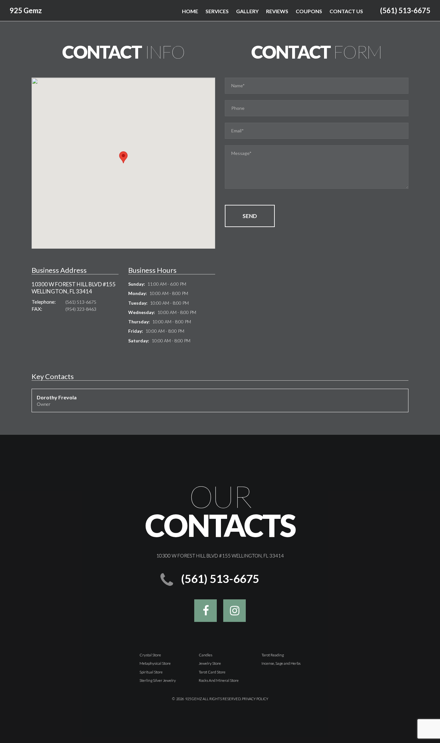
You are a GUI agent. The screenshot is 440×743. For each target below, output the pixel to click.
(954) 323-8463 (80, 309)
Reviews (277, 11)
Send (250, 216)
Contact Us (346, 11)
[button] (123, 157)
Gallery (247, 11)
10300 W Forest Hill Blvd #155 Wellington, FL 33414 (220, 555)
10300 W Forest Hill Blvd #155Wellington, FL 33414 (74, 288)
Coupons (309, 11)
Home (190, 11)
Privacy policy (255, 699)
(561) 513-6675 (405, 10)
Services (217, 11)
